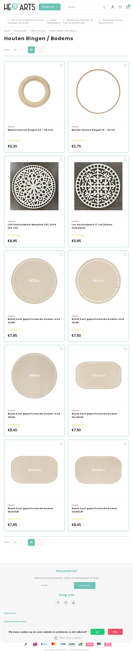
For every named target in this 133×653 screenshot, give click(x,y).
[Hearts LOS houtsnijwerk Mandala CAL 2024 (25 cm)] (34, 186)
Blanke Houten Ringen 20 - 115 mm (30, 130)
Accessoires (20, 30)
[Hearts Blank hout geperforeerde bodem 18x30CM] (34, 470)
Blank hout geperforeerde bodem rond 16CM (98, 320)
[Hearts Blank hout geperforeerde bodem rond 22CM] (34, 281)
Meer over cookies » (71, 637)
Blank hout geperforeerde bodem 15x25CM (94, 415)
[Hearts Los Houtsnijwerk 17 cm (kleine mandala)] (98, 186)
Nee (115, 632)
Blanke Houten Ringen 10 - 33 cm (93, 130)
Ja (97, 632)
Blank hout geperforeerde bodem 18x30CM (30, 510)
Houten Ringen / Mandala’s (62, 30)
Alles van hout (38, 30)
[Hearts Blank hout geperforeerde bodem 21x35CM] (98, 470)
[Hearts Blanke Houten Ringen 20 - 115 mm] (34, 91)
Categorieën (48, 7)
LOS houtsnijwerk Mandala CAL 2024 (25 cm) (32, 226)
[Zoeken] (104, 6)
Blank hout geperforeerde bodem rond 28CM (34, 415)
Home (7, 30)
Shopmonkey (83, 650)
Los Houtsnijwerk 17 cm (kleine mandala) (92, 226)
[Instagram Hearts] (66, 603)
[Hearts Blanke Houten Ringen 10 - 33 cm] (98, 91)
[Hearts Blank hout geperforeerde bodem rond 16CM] (98, 281)
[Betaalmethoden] (25, 643)
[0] (127, 7)
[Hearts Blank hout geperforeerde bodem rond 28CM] (34, 375)
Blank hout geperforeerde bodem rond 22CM (34, 320)
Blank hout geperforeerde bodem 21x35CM (94, 510)
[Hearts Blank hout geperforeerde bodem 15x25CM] (98, 375)
